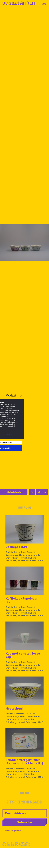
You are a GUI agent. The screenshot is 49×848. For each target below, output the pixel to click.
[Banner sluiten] (21, 396)
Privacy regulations (13, 831)
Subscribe (24, 822)
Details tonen (10, 435)
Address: (16, 844)
